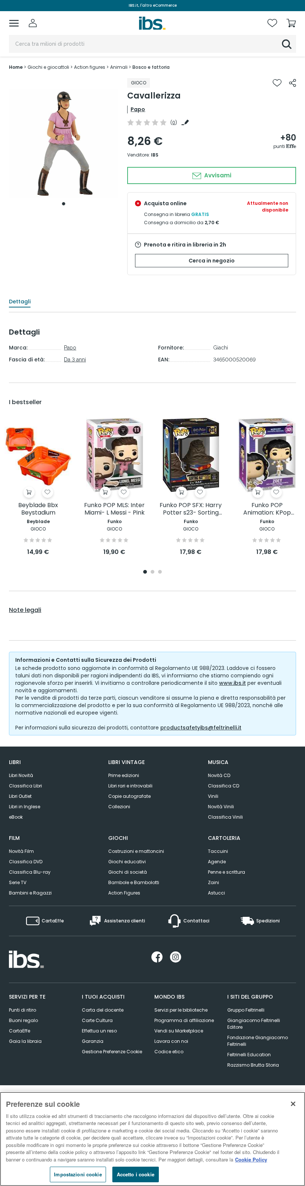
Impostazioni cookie (78, 1174)
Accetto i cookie (135, 1174)
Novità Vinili (221, 806)
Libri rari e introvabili (130, 786)
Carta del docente (102, 1010)
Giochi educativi (127, 861)
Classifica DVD (25, 861)
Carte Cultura (97, 1020)
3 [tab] (159, 572)
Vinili (213, 796)
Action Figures (124, 893)
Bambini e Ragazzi (30, 893)
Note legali (25, 610)
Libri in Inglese (24, 806)
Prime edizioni (123, 775)
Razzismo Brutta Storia (253, 1065)
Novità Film (21, 851)
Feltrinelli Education (249, 1054)
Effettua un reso (99, 1031)
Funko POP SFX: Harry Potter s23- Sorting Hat (191, 509)
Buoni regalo (23, 1020)
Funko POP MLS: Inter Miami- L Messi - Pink (114, 509)
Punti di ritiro (22, 1010)
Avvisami (217, 175)
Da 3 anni (75, 359)
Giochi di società (127, 872)
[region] (152, 1139)
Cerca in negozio (212, 260)
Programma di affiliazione (184, 1020)
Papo (138, 109)
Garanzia (92, 1041)
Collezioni (119, 806)
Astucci (216, 893)
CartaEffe (19, 1031)
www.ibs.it (232, 683)
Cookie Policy (251, 1159)
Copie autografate (129, 796)
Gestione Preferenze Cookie (112, 1051)
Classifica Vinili (225, 817)
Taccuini (218, 851)
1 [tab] (63, 203)
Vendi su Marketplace (178, 1031)
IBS (154, 155)
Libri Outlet (20, 796)
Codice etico (168, 1051)
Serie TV (17, 882)
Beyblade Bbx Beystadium (38, 509)
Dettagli (19, 301)
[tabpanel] (63, 143)
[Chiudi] (293, 1104)
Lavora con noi (171, 1041)
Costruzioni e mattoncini (136, 851)
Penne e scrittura (226, 872)
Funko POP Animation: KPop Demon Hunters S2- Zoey (267, 509)
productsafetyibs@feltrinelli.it (200, 727)
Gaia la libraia (25, 1041)
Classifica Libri (25, 786)
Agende (217, 861)
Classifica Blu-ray (30, 872)
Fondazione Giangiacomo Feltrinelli (257, 1040)
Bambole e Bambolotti (133, 882)
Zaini (213, 882)
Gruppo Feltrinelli (245, 1010)
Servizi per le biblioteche (181, 1010)
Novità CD (219, 775)
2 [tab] (152, 572)
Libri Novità (21, 775)
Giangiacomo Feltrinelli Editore (253, 1023)
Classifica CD (223, 786)
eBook (16, 817)
